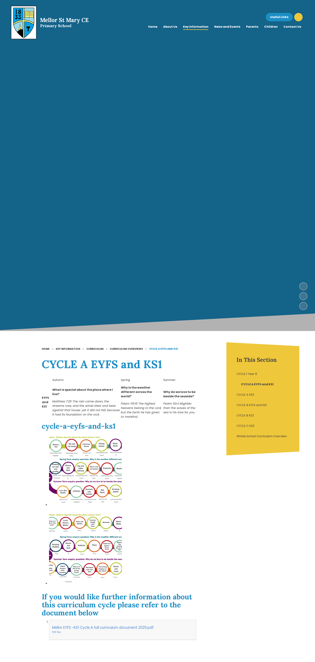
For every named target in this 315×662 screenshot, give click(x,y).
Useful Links (279, 17)
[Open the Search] (298, 17)
